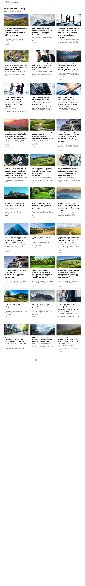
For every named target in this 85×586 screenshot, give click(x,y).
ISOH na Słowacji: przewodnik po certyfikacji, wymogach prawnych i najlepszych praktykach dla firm (42, 339)
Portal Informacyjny (11, 2)
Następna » (47, 359)
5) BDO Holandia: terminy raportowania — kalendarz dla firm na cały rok (15, 306)
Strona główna (77, 2)
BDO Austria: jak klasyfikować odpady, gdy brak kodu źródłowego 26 (42, 306)
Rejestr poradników (68, 2)
